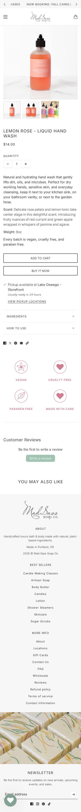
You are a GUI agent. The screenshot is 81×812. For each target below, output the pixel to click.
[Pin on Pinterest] (15, 343)
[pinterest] (43, 804)
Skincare (40, 614)
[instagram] (37, 804)
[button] (27, 343)
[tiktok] (49, 804)
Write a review (40, 458)
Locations (40, 648)
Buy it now (40, 271)
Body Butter (40, 587)
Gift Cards (40, 655)
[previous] (4, 4)
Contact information (40, 703)
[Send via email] (21, 343)
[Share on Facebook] (4, 343)
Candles (40, 594)
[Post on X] (10, 343)
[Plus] (25, 164)
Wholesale (40, 675)
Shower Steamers (41, 607)
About (40, 641)
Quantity (11, 156)
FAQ (41, 668)
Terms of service (40, 696)
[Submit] (73, 794)
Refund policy (40, 689)
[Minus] (7, 164)
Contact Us (40, 662)
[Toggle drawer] (5, 16)
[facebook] (31, 804)
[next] (76, 4)
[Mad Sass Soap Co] (40, 17)
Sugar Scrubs (40, 621)
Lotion (40, 600)
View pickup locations (27, 301)
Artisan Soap (40, 580)
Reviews (40, 682)
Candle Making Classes (40, 573)
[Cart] (76, 17)
